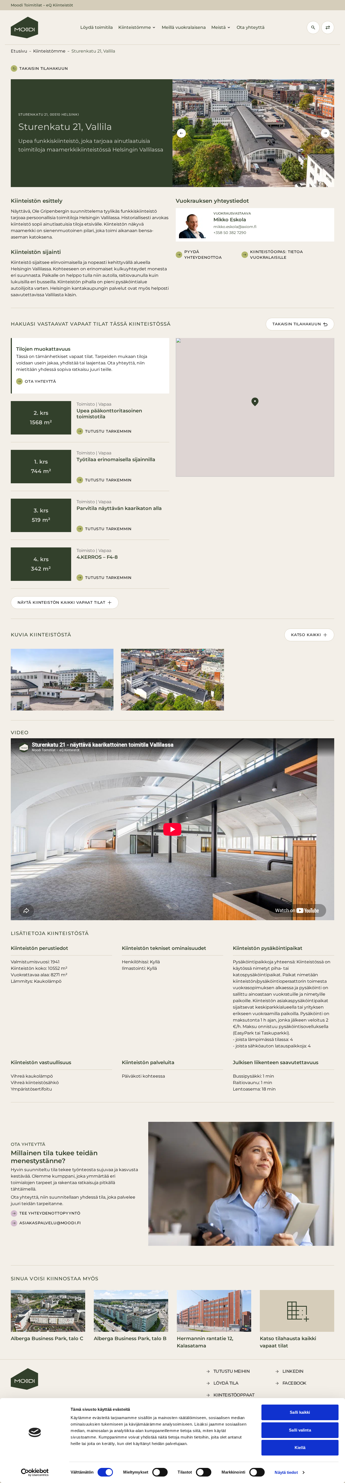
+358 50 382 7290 (229, 232)
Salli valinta (300, 1430)
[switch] (160, 1472)
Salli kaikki (300, 1412)
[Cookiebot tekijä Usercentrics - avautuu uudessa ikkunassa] (34, 1472)
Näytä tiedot (286, 1472)
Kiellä (300, 1447)
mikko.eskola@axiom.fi (235, 226)
